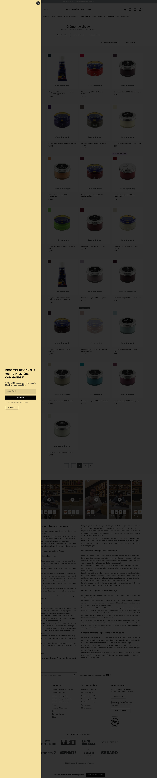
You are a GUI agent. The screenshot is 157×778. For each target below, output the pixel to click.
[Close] (38, 3)
